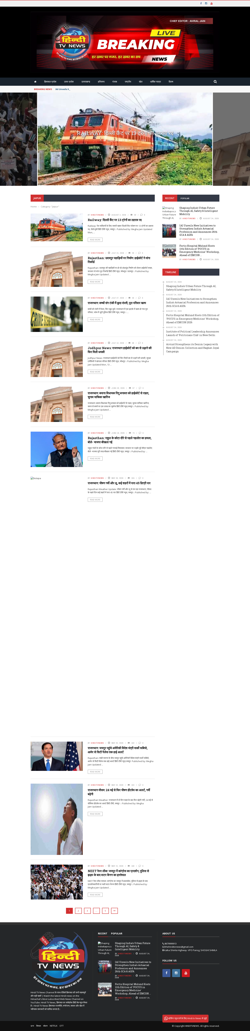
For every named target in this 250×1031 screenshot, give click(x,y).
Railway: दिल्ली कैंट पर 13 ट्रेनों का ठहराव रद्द (125, 133)
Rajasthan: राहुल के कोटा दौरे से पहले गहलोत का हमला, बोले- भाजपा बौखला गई (119, 440)
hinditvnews (114, 140)
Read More (125, 148)
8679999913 (171, 943)
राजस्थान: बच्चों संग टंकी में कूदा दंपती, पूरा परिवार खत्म (117, 303)
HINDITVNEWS (192, 1025)
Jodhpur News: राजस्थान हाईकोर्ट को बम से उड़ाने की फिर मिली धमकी (120, 350)
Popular (185, 198)
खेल (140, 81)
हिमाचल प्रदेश (50, 81)
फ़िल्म (171, 81)
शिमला (38, 1025)
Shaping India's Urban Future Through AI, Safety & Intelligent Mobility (198, 211)
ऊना (32, 1025)
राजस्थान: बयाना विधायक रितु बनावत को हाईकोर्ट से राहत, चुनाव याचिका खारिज (118, 395)
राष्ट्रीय (128, 81)
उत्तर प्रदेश (69, 81)
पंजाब (114, 81)
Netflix (53, 1025)
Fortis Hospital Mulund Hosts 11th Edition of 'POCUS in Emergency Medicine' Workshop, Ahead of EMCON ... (199, 250)
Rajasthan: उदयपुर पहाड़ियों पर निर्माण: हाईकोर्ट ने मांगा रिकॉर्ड (119, 260)
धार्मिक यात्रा (155, 81)
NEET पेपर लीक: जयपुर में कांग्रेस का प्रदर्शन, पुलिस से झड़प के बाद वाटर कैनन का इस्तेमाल (118, 873)
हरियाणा (101, 81)
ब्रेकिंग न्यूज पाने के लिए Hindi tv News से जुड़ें (187, 1018)
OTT (62, 1025)
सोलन (45, 1025)
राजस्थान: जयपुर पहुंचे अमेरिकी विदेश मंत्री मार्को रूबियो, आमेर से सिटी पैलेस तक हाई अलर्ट (117, 750)
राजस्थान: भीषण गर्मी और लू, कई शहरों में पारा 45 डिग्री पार (119, 483)
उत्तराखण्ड (85, 81)
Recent (169, 198)
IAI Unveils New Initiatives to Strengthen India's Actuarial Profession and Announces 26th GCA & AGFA (113, 89)
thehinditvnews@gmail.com (179, 946)
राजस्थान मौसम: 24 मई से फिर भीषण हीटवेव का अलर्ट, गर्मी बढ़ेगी (119, 792)
